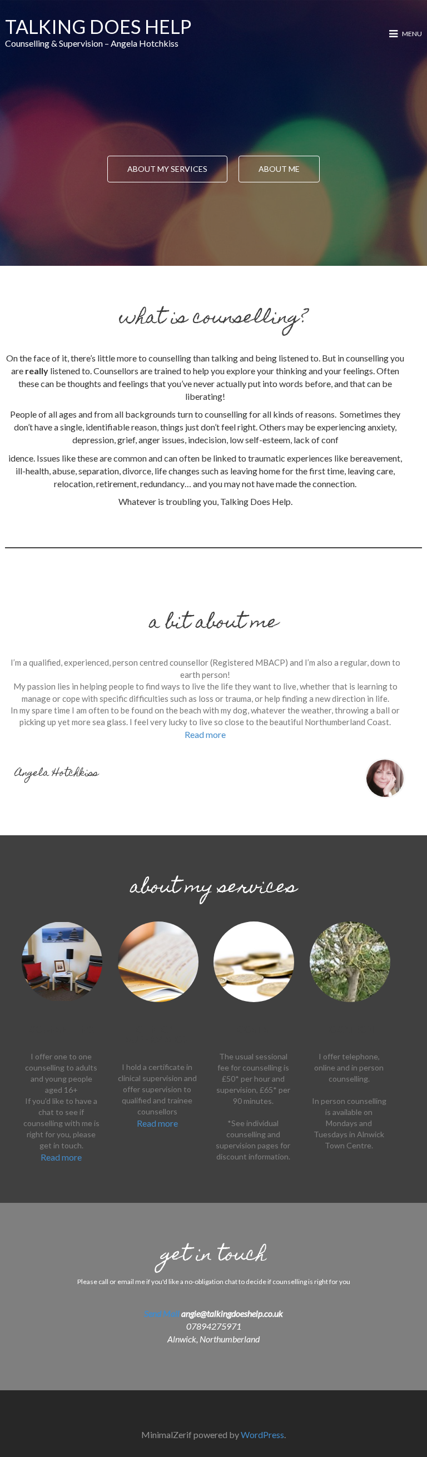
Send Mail (162, 1313)
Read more (205, 734)
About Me (279, 169)
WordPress (262, 1434)
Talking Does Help (98, 26)
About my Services (167, 169)
